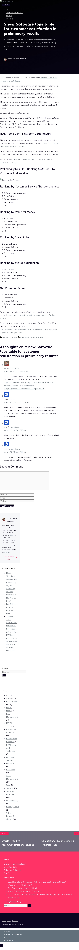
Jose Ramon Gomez (12, 427)
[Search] (4, 675)
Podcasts (10, 763)
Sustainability (12, 800)
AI (7, 695)
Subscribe (9, 19)
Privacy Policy (6, 921)
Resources (10, 769)
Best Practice (7, 337)
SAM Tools (24, 337)
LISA (11, 535)
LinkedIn (7, 552)
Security (9, 788)
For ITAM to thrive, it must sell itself (22, 888)
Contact (9, 16)
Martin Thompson (11, 368)
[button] (3, 23)
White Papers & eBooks (10, 816)
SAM (16, 337)
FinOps (9, 708)
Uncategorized (12, 807)
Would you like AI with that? (11, 598)
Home (8, 10)
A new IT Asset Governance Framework (25, 891)
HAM (8, 711)
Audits (9, 698)
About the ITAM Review (14, 13)
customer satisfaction (39, 337)
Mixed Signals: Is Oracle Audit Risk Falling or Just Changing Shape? (11, 582)
